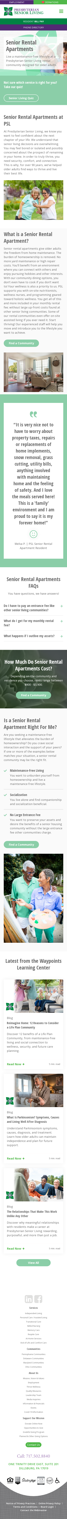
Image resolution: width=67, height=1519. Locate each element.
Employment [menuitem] (33, 1382)
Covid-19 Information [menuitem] (33, 1412)
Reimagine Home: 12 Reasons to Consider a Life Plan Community (33, 1025)
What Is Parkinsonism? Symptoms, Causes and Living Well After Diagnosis (33, 1119)
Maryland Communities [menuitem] (33, 1362)
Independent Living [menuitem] (33, 1313)
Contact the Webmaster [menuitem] (33, 1510)
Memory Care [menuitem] (34, 1330)
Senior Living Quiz (21, 98)
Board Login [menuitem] (47, 1507)
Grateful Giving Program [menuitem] (33, 1432)
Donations (51, 2)
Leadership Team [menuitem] (33, 1395)
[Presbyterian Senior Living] (23, 11)
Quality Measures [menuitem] (33, 1391)
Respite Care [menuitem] (33, 1334)
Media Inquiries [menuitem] (33, 1399)
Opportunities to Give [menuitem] (33, 1428)
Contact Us (33, 1444)
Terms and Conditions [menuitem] (25, 1507)
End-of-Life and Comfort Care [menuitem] (34, 1342)
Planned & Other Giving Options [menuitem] (33, 1436)
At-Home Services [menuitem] (33, 1338)
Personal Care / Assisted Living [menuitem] (33, 1317)
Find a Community (21, 343)
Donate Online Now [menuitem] (33, 1423)
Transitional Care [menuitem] (33, 1321)
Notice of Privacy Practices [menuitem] (20, 1503)
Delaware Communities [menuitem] (33, 1358)
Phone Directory (33, 27)
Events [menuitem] (33, 1407)
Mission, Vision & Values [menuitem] (33, 1378)
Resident (33, 21)
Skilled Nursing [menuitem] (33, 1326)
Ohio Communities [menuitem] (33, 1367)
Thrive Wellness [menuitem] (33, 1386)
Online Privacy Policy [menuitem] (49, 1503)
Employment (16, 2)
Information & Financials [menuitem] (33, 1403)
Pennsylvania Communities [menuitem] (33, 1354)
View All (33, 1263)
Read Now (14, 1064)
